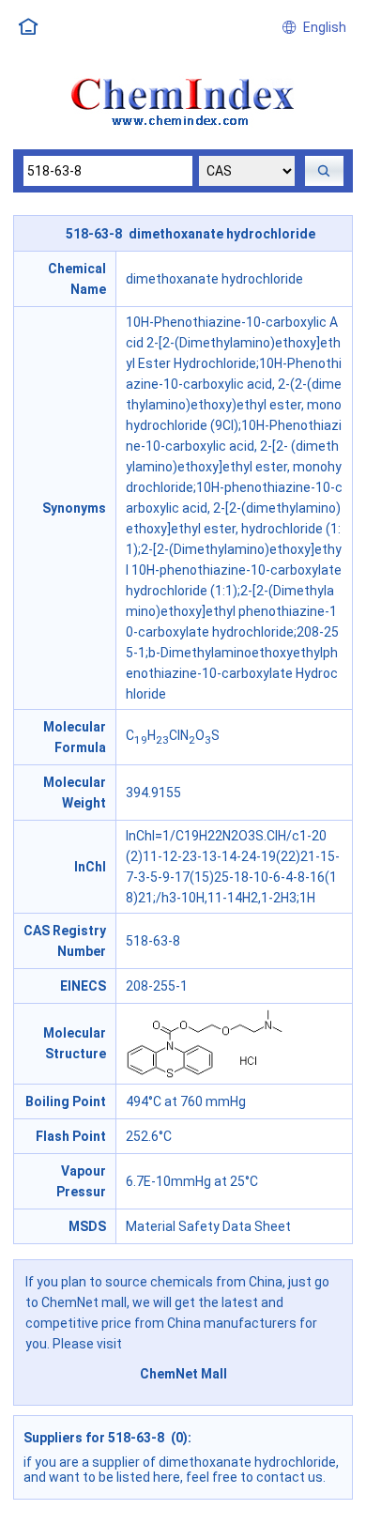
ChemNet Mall (183, 1373)
